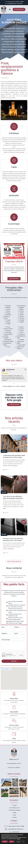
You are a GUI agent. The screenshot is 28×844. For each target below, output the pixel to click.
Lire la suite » (14, 465)
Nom (3, 627)
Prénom (16, 627)
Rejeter (11, 841)
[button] (19, 9)
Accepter (5, 841)
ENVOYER (13, 661)
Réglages (18, 841)
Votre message (5, 639)
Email (16, 633)
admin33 (6, 469)
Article (4, 451)
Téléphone (4, 633)
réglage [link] (18, 838)
